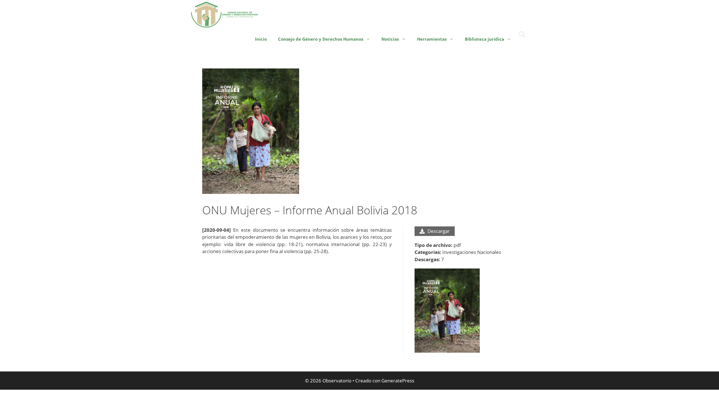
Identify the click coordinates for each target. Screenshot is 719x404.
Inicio (261, 39)
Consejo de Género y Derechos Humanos (320, 39)
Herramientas (432, 39)
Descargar (438, 231)
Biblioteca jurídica (484, 39)
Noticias (390, 39)
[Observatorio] (224, 14)
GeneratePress (397, 380)
